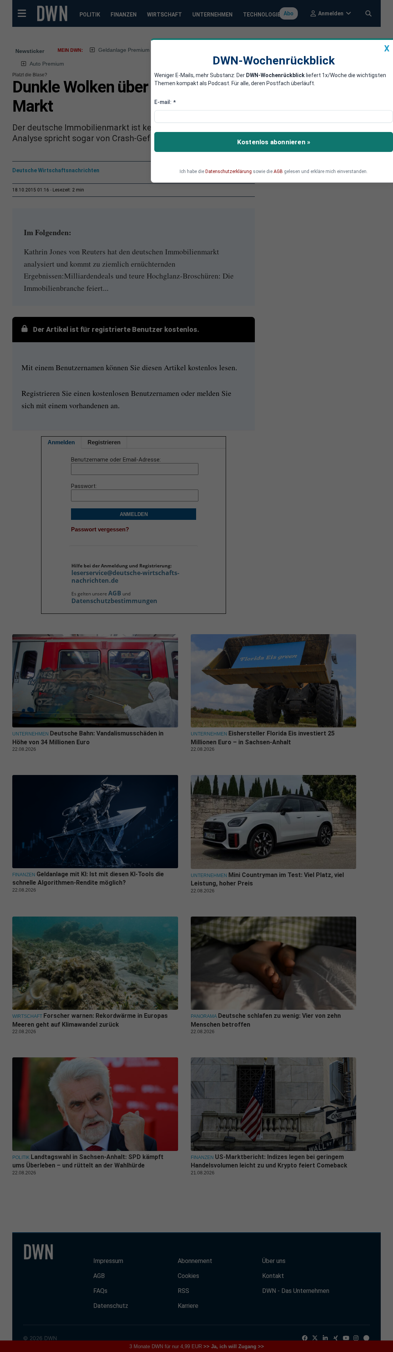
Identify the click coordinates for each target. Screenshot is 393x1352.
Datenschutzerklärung (228, 171)
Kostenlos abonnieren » (273, 142)
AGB (278, 171)
